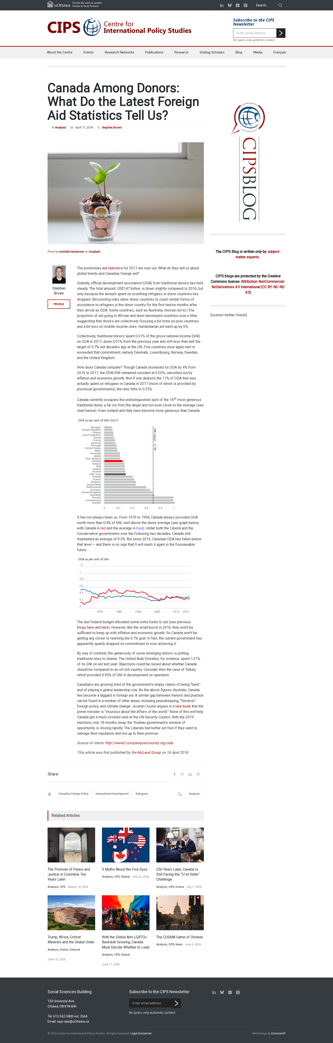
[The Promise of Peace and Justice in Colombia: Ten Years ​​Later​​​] (71, 845)
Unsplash (94, 251)
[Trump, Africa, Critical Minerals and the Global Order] (71, 912)
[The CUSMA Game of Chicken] (180, 912)
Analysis (60, 127)
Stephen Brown (112, 127)
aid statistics (112, 268)
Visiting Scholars (212, 52)
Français (279, 52)
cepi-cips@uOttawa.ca (73, 1021)
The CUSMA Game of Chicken (179, 937)
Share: (53, 774)
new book (183, 706)
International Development (112, 793)
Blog (239, 52)
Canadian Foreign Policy (73, 793)
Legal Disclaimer (140, 1033)
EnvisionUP (278, 1033)
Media (257, 52)
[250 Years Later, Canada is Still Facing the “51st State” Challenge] (180, 845)
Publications (154, 52)
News (179, 944)
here (90, 627)
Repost (125, 876)
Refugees (142, 793)
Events (89, 52)
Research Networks (119, 52)
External (75, 949)
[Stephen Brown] (59, 275)
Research (181, 52)
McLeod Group (149, 752)
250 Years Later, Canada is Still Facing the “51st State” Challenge (178, 874)
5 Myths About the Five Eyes (124, 869)
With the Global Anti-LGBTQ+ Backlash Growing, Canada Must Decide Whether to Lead (125, 942)
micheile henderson (71, 251)
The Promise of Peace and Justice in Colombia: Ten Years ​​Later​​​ (69, 874)
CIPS (62, 886)
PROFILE (59, 304)
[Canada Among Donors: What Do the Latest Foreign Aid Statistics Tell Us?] (126, 193)
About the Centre (59, 52)
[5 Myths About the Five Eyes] (126, 845)
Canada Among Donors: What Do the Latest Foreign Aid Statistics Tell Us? (123, 102)
